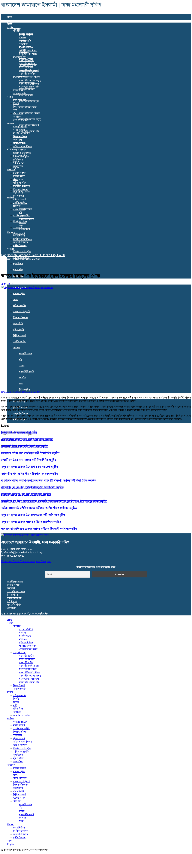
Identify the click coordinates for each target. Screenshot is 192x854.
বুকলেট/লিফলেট (26, 371)
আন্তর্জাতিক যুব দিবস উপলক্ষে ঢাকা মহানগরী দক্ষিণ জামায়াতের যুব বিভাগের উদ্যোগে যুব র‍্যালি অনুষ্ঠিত (54, 501)
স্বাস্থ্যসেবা (17, 139)
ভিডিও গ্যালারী (19, 335)
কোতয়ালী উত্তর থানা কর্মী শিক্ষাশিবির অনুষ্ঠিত (24, 446)
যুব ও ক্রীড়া (18, 269)
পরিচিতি (17, 30)
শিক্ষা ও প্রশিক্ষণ (20, 136)
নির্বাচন (10, 395)
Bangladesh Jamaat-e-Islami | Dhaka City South (33, 255)
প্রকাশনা (16, 347)
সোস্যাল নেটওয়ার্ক (21, 120)
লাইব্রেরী (11, 588)
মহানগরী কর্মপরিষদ (27, 107)
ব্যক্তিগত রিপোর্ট (14, 598)
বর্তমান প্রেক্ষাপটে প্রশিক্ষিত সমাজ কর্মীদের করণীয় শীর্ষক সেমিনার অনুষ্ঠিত (39, 508)
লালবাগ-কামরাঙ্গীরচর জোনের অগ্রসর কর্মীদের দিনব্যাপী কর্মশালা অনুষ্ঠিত (39, 529)
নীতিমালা (23, 44)
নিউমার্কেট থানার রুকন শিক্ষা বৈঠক (19, 432)
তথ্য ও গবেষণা (20, 149)
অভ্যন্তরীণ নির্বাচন (20, 413)
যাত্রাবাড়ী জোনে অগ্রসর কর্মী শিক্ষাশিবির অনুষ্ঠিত (26, 494)
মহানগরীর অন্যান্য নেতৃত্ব (30, 119)
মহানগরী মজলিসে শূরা (29, 101)
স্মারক (21, 365)
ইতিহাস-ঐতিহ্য (26, 47)
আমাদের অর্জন (19, 93)
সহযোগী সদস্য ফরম (16, 591)
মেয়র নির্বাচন (19, 235)
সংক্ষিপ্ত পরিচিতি (26, 34)
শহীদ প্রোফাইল (19, 305)
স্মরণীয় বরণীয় (19, 341)
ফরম (21, 383)
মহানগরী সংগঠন (26, 60)
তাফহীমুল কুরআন (15, 581)
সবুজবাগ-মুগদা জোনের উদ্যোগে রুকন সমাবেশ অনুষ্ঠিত (29, 467)
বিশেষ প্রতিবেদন (20, 317)
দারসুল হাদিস (19, 293)
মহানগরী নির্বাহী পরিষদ (29, 113)
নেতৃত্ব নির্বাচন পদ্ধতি (28, 53)
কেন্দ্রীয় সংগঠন (13, 584)
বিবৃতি (16, 106)
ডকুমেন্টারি (18, 323)
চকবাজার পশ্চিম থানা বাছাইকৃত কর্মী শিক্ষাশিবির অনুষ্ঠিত (30, 453)
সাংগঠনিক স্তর (19, 57)
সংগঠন (10, 27)
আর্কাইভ (17, 116)
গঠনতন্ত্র (22, 37)
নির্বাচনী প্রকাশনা (20, 239)
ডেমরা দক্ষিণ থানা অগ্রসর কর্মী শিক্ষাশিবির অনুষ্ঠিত (27, 439)
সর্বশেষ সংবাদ (19, 100)
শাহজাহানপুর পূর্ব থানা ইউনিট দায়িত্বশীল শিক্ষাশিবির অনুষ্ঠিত (32, 487)
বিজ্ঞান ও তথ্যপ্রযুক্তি (22, 251)
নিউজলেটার (24, 389)
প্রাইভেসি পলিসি (14, 604)
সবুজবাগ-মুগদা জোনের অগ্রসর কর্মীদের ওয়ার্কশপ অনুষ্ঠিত (31, 522)
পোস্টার (22, 377)
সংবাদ (10, 149)
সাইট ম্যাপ (12, 601)
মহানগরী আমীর (26, 67)
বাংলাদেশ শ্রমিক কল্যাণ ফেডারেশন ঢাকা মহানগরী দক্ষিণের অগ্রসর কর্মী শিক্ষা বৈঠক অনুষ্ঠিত (48, 480)
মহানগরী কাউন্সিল (27, 89)
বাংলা (9, 840)
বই (20, 359)
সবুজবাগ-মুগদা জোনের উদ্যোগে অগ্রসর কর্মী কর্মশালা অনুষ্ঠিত (33, 515)
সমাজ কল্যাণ (19, 209)
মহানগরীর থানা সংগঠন (29, 131)
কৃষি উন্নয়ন (18, 263)
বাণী (15, 110)
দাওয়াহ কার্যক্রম (20, 126)
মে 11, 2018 (7, 284)
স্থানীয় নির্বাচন (19, 245)
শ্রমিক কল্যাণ (19, 233)
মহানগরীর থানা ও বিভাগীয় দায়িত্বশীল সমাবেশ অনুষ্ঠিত (29, 474)
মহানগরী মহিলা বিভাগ (29, 125)
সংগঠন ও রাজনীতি (21, 133)
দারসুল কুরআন (19, 172)
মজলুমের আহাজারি (21, 311)
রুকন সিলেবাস (25, 353)
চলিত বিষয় (18, 179)
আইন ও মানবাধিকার (22, 146)
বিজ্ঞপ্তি (16, 103)
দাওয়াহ (10, 425)
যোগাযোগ (11, 608)
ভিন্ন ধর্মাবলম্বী (19, 90)
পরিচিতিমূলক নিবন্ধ (28, 50)
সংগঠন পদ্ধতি (25, 40)
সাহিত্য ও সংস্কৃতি (21, 156)
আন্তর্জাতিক (18, 166)
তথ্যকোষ (11, 281)
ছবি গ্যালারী (18, 329)
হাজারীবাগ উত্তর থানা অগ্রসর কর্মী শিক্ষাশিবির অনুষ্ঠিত (28, 460)
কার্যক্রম (10, 123)
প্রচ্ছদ (9, 17)
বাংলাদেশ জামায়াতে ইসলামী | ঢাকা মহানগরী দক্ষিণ (51, 4)
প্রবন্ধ (15, 299)
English (11, 844)
